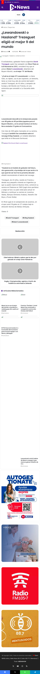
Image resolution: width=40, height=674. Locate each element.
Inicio (5, 27)
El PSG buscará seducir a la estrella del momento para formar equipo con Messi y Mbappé (9, 330)
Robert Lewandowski (20, 222)
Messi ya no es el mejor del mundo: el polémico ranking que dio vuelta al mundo (9, 308)
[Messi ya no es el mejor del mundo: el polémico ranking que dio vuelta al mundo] (10, 299)
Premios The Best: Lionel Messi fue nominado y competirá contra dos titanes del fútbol (29, 308)
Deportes (11, 27)
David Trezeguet (13, 218)
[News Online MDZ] (20, 7)
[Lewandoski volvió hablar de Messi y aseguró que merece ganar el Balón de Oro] (30, 386)
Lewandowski (17, 69)
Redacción (5, 51)
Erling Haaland (28, 218)
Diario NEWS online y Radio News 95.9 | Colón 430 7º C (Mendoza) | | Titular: (20, 658)
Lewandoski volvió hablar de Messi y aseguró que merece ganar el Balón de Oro (29, 461)
